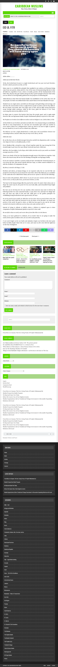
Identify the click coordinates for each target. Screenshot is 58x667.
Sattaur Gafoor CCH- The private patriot (26, 343)
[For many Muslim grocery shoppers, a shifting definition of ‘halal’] (36, 252)
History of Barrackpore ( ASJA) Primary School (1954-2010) (23, 347)
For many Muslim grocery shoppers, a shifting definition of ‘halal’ (35, 260)
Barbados (5, 254)
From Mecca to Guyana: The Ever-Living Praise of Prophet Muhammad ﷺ (23, 333)
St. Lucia (6, 617)
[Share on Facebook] (7, 229)
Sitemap (6, 462)
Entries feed (6, 383)
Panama (6, 604)
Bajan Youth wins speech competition (8, 258)
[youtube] (54, 1)
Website (6, 301)
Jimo (4, 349)
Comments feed (7, 385)
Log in (4, 381)
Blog (9, 254)
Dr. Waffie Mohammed (14, 69)
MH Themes (19, 665)
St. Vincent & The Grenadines (10, 624)
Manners (5, 34)
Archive (6, 459)
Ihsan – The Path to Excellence (11, 573)
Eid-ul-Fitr (19, 31)
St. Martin (6, 621)
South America (24, 257)
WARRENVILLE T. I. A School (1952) (23, 345)
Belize (5, 518)
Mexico (5, 587)
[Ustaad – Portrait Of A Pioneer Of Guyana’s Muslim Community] (22, 252)
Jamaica (6, 583)
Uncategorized (7, 652)
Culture (6, 539)
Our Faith (6, 597)
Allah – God (6, 505)
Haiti (5, 570)
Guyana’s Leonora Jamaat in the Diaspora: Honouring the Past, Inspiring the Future (49, 259)
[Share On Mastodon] (50, 229)
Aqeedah (6, 512)
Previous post (24, 236)
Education (5, 255)
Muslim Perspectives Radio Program (13, 393)
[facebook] (46, 1)
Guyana (21, 254)
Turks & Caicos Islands (9, 648)
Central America (7, 529)
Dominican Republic (8, 549)
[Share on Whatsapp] (44, 229)
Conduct (11, 31)
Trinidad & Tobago (8, 645)
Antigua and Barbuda (9, 508)
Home (5, 452)
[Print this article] (38, 229)
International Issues (8, 580)
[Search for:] (29, 319)
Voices (5, 658)
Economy (6, 552)
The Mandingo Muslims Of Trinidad (17, 349)
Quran (5, 607)
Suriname (6, 628)
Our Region (12, 255)
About (5, 456)
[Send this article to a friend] (32, 229)
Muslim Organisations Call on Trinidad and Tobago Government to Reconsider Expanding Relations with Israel (28, 492)
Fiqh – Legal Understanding (10, 559)
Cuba (5, 535)
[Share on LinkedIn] (20, 229)
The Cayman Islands (8, 634)
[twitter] (48, 1)
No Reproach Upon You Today (11, 395)
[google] (51, 1)
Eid (15, 31)
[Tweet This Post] (14, 229)
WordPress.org (7, 387)
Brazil (5, 525)
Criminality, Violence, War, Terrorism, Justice (14, 532)
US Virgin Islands (8, 655)
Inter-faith (41, 31)
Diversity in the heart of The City (39, 350)
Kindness (47, 31)
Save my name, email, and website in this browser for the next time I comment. (27, 305)
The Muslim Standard (9, 638)
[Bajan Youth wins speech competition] (9, 252)
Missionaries (19, 255)
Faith (31, 31)
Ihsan (35, 31)
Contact (6, 466)
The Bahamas (7, 631)
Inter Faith (6, 576)
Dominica (6, 546)
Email (6, 296)
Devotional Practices (9, 542)
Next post (35, 236)
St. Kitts (6, 614)
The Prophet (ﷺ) (8, 641)
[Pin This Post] (26, 229)
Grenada (6, 563)
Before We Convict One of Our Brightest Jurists (16, 397)
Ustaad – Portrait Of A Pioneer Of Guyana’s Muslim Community (21, 260)
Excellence (26, 31)
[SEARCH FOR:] (46, 16)
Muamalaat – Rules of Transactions (12, 593)
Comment (7, 279)
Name (6, 291)
